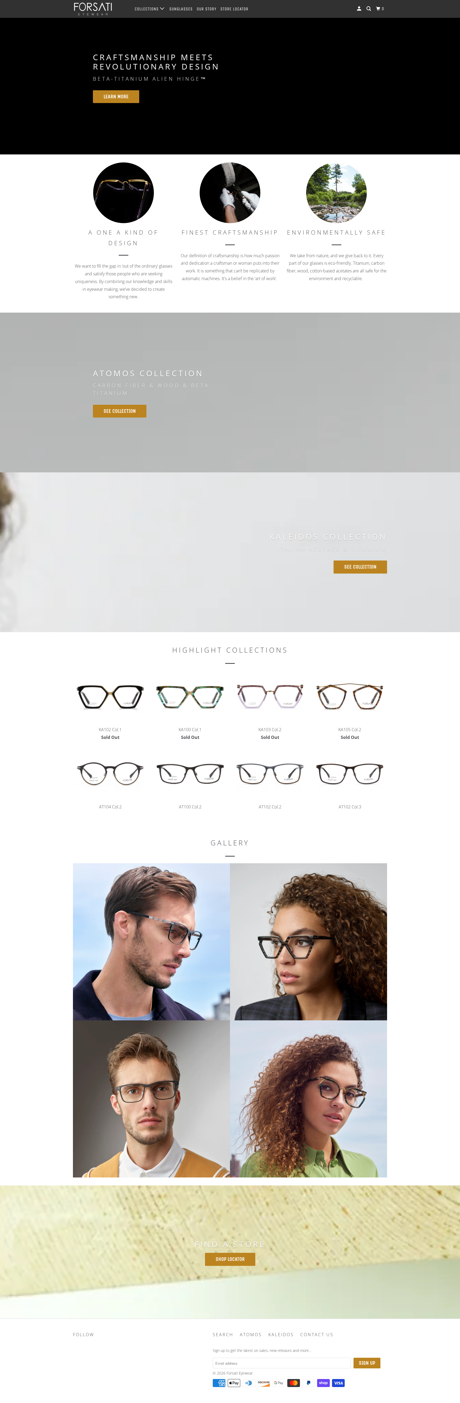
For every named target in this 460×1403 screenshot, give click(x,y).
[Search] (369, 9)
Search (223, 1334)
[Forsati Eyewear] (100, 9)
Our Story (206, 8)
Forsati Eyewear (240, 1373)
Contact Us (317, 1334)
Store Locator (234, 8)
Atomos (251, 1334)
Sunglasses (181, 8)
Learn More (116, 96)
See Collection (120, 411)
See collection (360, 567)
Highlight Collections (230, 650)
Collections (147, 8)
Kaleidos (281, 1334)
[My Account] (359, 9)
